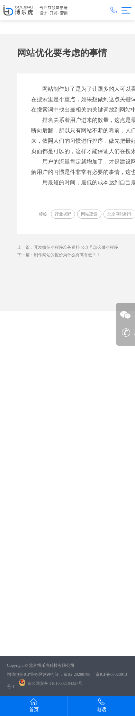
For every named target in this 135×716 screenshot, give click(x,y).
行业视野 (63, 214)
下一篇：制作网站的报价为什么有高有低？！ (58, 255)
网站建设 (89, 214)
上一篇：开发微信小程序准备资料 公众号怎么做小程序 (67, 247)
